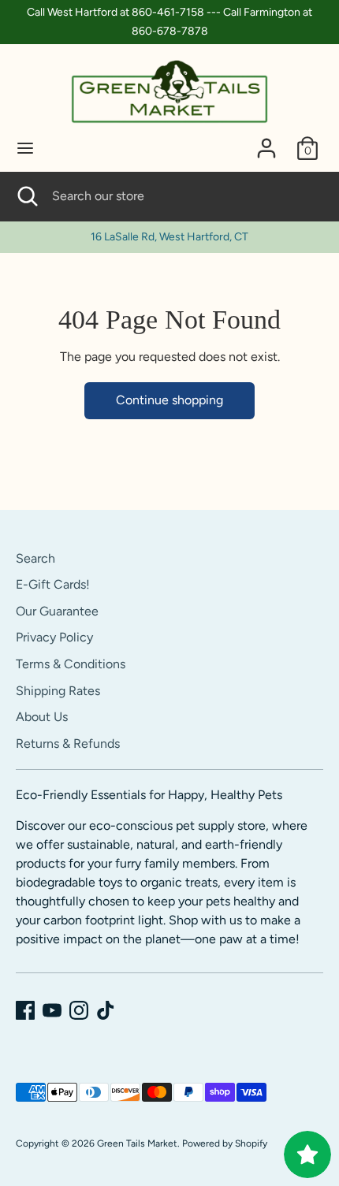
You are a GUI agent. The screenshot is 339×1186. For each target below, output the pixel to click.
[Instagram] (78, 1010)
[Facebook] (25, 1010)
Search (35, 558)
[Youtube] (52, 1010)
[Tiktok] (105, 1010)
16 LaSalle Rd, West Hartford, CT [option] (169, 237)
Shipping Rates (58, 690)
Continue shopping (169, 399)
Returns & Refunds (68, 743)
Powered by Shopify (224, 1143)
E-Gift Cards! (53, 584)
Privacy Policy (54, 637)
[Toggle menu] (25, 148)
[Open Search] (26, 196)
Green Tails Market (137, 1143)
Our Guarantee (57, 611)
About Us (42, 716)
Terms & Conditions (70, 663)
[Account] (266, 141)
